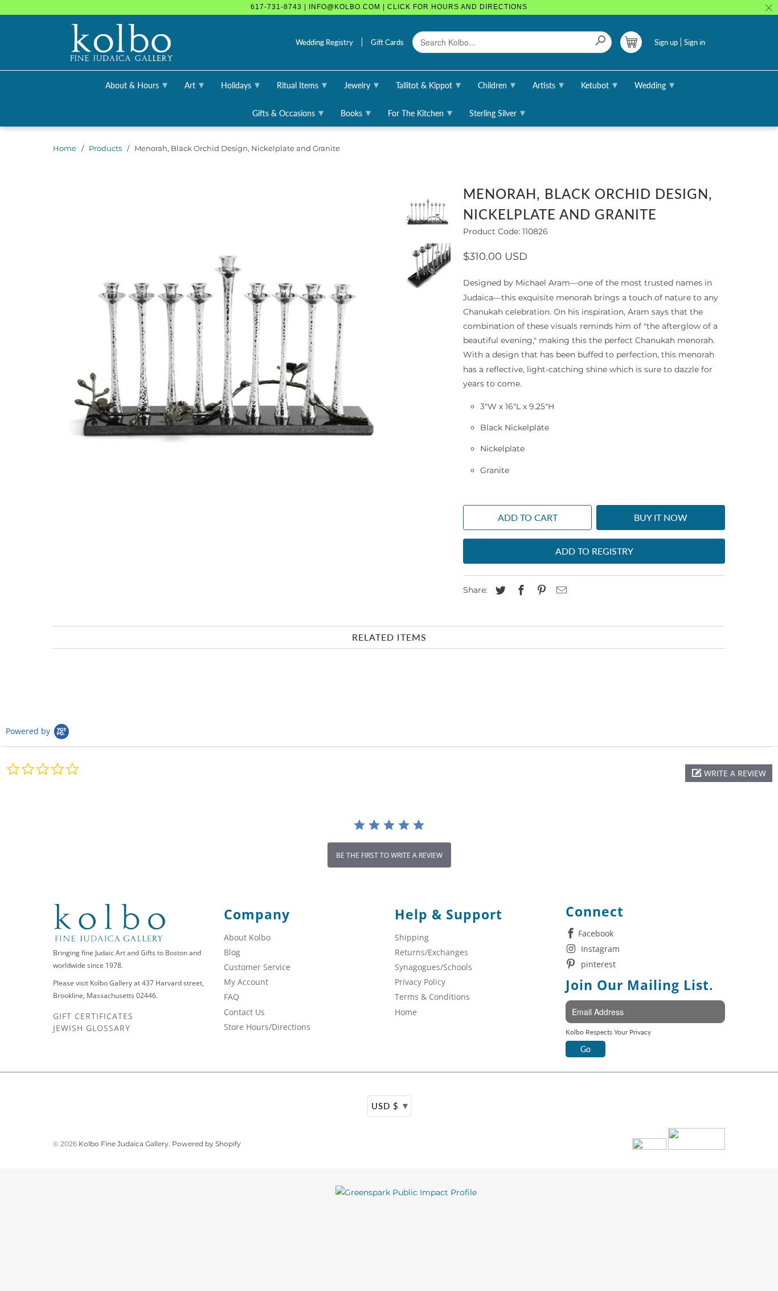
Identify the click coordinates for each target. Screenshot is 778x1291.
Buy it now (660, 517)
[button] (728, 773)
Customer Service (257, 967)
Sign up (666, 42)
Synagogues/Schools (433, 967)
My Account (246, 981)
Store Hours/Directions (267, 1026)
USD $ (389, 1105)
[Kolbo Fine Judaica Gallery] (121, 43)
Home (64, 148)
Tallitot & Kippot (428, 84)
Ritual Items (302, 84)
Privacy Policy (420, 981)
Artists (548, 84)
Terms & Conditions (432, 996)
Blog (232, 952)
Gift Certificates (93, 1016)
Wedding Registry (324, 42)
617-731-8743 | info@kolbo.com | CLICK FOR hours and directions (389, 7)
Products (105, 148)
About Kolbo (247, 937)
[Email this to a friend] (560, 590)
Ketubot (599, 84)
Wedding (654, 84)
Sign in (694, 42)
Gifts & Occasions (288, 112)
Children (496, 84)
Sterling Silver (497, 112)
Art (194, 84)
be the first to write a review (389, 855)
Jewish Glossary (91, 1028)
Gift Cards (387, 42)
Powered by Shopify (206, 1143)
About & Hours (136, 84)
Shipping (412, 937)
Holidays (240, 84)
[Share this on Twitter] (499, 590)
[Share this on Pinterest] (540, 590)
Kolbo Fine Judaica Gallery (124, 1143)
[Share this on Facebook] (519, 590)
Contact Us (244, 1012)
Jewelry (361, 84)
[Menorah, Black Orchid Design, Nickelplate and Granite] (222, 348)
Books (356, 112)
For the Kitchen (420, 112)
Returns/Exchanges (431, 952)
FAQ (231, 996)
